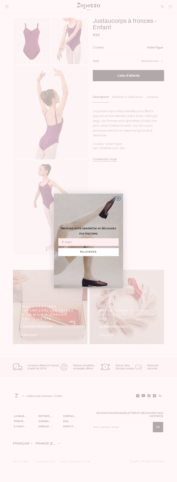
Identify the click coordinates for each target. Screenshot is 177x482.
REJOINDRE (88, 252)
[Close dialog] (118, 198)
